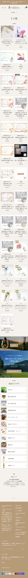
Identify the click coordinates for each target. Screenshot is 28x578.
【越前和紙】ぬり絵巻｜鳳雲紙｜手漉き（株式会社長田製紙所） (7, 257)
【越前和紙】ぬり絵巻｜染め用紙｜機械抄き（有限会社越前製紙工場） (21, 114)
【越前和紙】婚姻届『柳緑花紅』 (7, 90)
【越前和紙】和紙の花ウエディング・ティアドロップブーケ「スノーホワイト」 (21, 307)
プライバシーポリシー (20, 527)
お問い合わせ (18, 529)
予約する (14, 345)
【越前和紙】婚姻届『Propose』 (7, 113)
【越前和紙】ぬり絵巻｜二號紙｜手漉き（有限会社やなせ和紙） (21, 233)
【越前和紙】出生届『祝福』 (7, 330)
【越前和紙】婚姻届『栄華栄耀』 (21, 90)
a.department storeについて (20, 514)
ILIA (21, 254)
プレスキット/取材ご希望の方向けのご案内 (20, 533)
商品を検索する (18, 508)
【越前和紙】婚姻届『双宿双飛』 (21, 138)
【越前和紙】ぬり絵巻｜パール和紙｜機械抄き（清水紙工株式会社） (21, 208)
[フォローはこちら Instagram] (3, 562)
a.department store (7, 40)
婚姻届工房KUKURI (7, 64)
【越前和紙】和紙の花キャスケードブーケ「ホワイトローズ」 (7, 307)
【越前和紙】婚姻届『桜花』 (7, 160)
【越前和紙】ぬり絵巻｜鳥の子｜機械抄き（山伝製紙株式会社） (7, 233)
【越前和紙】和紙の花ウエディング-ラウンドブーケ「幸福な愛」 (21, 282)
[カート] (25, 7)
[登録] (23, 548)
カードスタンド (20, 183)
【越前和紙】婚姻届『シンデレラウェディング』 (7, 67)
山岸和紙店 (21, 158)
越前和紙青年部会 (21, 110)
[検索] (5, 7)
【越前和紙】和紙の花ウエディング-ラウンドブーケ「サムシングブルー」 (7, 282)
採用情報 (17, 536)
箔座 (21, 64)
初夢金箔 (21, 66)
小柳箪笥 (20, 181)
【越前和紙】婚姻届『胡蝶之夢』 (7, 138)
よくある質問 (18, 510)
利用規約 (17, 520)
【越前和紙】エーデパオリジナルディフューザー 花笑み (21, 43)
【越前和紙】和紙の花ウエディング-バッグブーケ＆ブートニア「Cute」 (21, 257)
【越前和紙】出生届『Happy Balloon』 (7, 184)
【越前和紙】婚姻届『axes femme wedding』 (7, 42)
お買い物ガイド (18, 517)
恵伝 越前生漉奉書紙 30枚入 (21, 161)
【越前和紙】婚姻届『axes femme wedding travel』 (7, 207)
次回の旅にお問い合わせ (14, 371)
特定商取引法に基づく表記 (20, 523)
